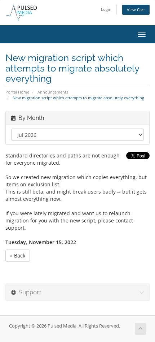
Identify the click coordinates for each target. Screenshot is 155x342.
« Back (17, 255)
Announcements (52, 92)
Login (106, 9)
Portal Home (17, 92)
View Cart (136, 9)
